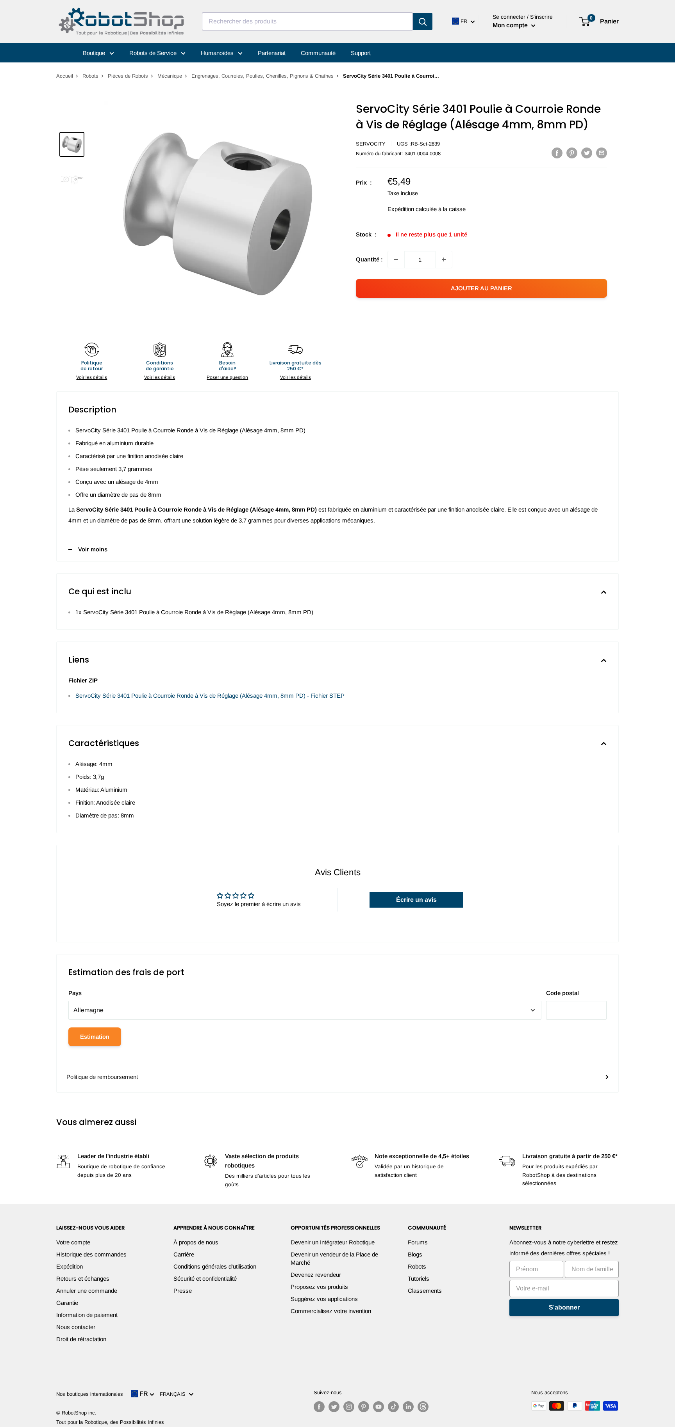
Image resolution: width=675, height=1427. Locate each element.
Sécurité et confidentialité (205, 1278)
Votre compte (73, 1242)
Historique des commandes (91, 1254)
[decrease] (396, 259)
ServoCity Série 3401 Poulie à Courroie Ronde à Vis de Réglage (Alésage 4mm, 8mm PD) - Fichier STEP (210, 695)
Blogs (415, 1254)
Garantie (67, 1302)
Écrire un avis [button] (416, 899)
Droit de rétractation (81, 1339)
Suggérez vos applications (324, 1298)
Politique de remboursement (102, 1076)
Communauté (318, 53)
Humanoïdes (218, 53)
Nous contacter (75, 1327)
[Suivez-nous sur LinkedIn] (408, 1406)
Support (361, 53)
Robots (90, 76)
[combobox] (307, 21)
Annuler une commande (86, 1290)
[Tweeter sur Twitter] (586, 152)
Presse (182, 1290)
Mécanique (169, 76)
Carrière (183, 1254)
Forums (418, 1242)
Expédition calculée (412, 209)
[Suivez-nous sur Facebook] (319, 1406)
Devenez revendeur (316, 1274)
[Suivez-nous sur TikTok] (393, 1406)
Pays (75, 993)
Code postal (562, 993)
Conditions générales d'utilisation (214, 1266)
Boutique (95, 53)
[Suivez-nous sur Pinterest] (363, 1406)
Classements (425, 1290)
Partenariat (272, 53)
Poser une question (227, 377)
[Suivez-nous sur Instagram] (348, 1406)
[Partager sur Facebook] (557, 152)
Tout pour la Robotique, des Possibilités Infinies (110, 1422)
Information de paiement (87, 1314)
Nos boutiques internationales (89, 1394)
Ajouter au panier (481, 288)
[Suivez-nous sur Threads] (423, 1406)
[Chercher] (422, 21)
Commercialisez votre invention (331, 1311)
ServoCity (371, 144)
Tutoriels (418, 1278)
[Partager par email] (601, 152)
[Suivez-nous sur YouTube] (378, 1406)
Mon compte (511, 25)
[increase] (444, 259)
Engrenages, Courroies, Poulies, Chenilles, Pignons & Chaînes (262, 76)
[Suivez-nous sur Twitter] (334, 1406)
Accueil (64, 76)
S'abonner (564, 1307)
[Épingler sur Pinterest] (571, 152)
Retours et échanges (82, 1278)
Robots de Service (153, 53)
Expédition (69, 1266)
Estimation (94, 1036)
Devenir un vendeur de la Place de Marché (334, 1258)
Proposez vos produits (319, 1286)
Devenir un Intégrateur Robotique (333, 1242)
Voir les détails (91, 377)
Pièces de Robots (128, 76)
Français (174, 1394)
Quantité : (369, 259)
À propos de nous (195, 1242)
